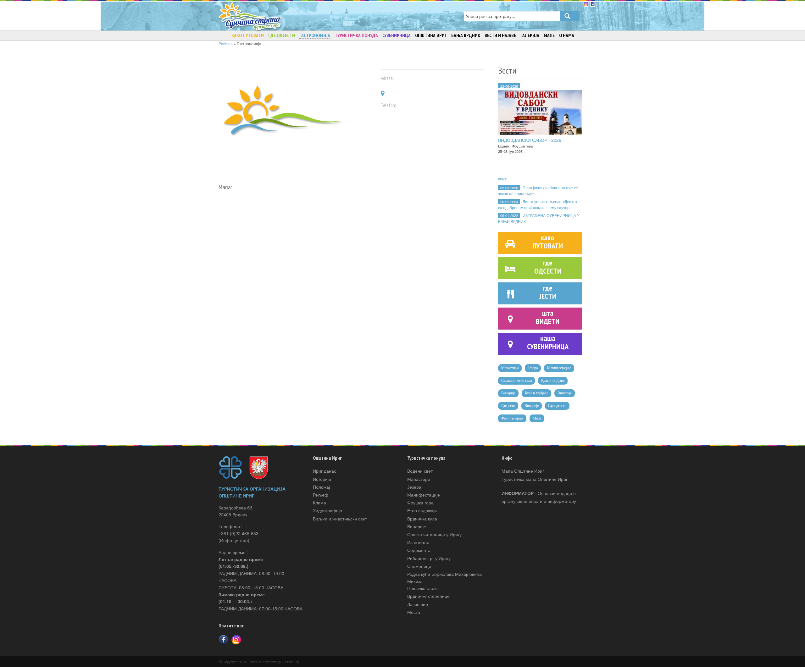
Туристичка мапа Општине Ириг (535, 479)
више (502, 178)
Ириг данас (324, 471)
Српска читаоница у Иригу (434, 534)
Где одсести (557, 405)
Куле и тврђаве (552, 380)
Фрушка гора (420, 502)
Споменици (419, 566)
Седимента (418, 550)
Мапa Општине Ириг (523, 471)
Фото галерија (512, 418)
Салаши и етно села (516, 380)
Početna (226, 44)
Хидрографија (327, 510)
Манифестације (559, 368)
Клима (319, 502)
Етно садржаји (422, 510)
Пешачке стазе (422, 588)
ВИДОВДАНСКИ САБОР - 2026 (529, 140)
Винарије (508, 393)
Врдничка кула (422, 518)
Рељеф (320, 495)
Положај (321, 487)
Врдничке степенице (428, 596)
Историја (322, 479)
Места (413, 612)
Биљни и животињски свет (340, 518)
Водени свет (420, 471)
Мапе (537, 418)
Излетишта (418, 542)
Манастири (510, 368)
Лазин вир (417, 604)
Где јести (508, 405)
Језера (533, 368)
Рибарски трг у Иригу (429, 558)
